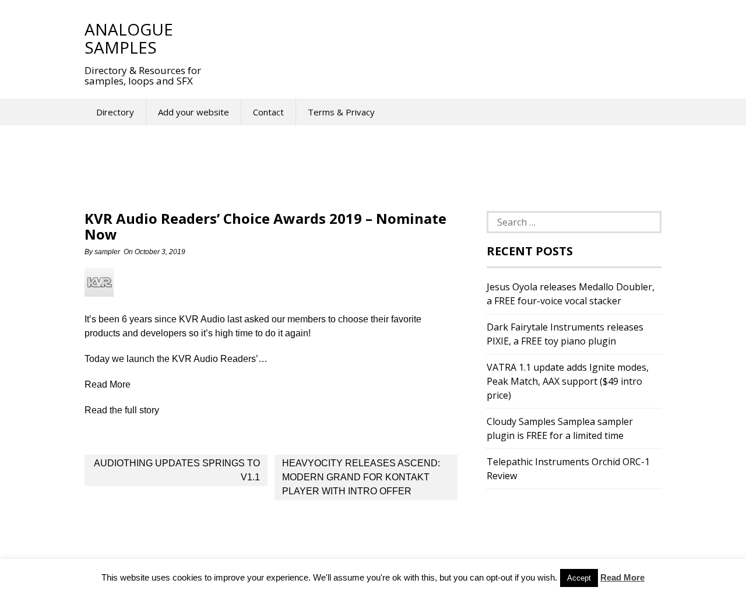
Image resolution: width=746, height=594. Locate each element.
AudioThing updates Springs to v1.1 (177, 470)
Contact (268, 112)
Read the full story (122, 410)
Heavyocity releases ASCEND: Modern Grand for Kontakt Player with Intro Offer (361, 477)
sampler (107, 252)
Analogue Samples (129, 38)
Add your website (193, 112)
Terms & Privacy (341, 112)
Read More (622, 577)
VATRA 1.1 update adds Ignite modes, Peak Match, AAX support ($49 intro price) (568, 381)
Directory (115, 112)
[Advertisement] (431, 38)
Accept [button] (579, 578)
